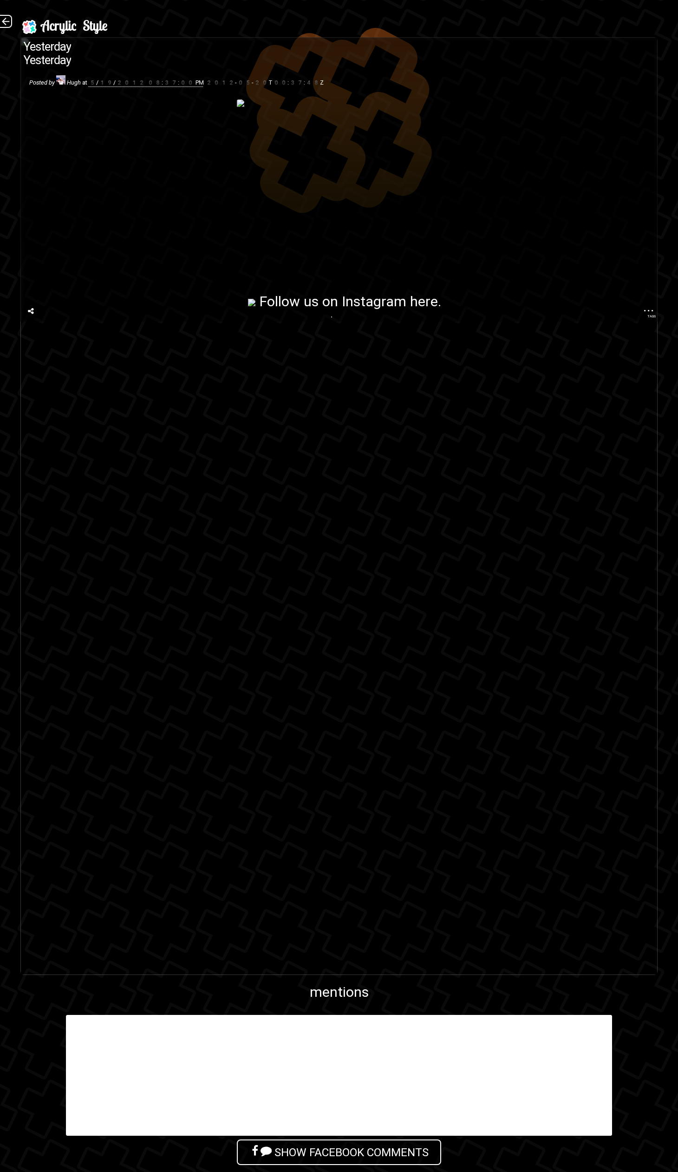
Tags (651, 316)
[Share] (30, 311)
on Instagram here (380, 301)
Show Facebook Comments (350, 1152)
